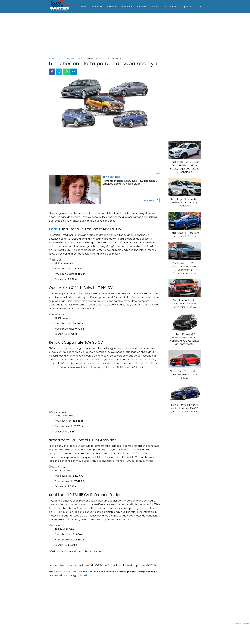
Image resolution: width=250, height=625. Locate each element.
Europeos (141, 6)
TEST (198, 6)
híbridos (154, 6)
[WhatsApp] (66, 72)
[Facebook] (52, 72)
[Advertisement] (125, 35)
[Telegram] (73, 72)
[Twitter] (59, 72)
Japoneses (96, 6)
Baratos (174, 6)
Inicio (83, 6)
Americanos (126, 6)
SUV (164, 6)
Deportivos (187, 6)
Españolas (111, 6)
